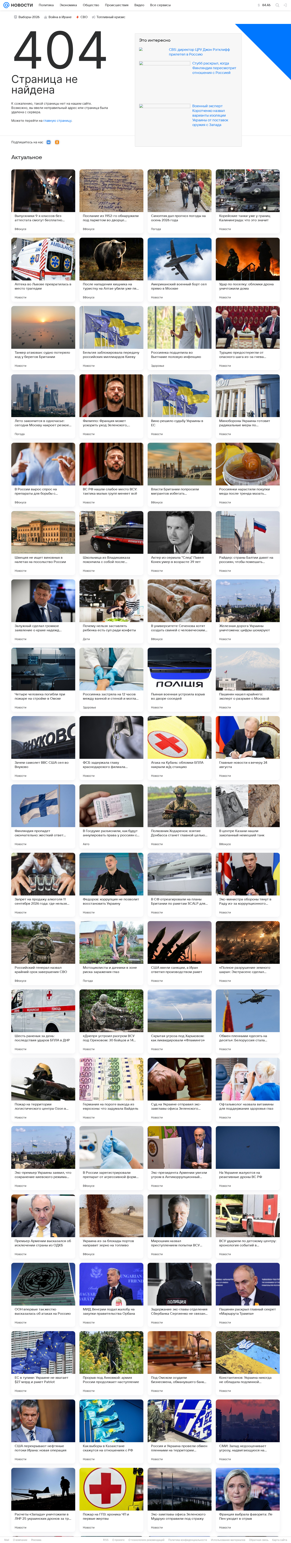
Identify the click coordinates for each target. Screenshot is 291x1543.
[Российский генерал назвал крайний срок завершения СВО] (43, 953)
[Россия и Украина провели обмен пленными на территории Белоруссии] (180, 1431)
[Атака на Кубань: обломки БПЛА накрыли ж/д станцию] (180, 748)
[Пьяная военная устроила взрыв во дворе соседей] (180, 680)
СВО (84, 17)
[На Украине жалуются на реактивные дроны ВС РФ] (248, 1158)
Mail (6, 1540)
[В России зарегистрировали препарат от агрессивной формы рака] (111, 1158)
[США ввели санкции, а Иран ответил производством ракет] (180, 953)
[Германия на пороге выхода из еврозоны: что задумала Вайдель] (111, 1090)
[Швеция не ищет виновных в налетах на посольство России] (43, 543)
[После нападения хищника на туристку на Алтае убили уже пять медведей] (111, 270)
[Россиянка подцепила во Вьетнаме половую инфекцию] (180, 338)
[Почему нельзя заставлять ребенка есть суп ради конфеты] (111, 611)
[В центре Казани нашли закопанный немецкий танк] (248, 816)
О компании (20, 1540)
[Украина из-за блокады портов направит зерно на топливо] (111, 1226)
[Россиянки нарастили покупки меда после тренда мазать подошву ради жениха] (248, 475)
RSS (105, 1540)
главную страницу (57, 121)
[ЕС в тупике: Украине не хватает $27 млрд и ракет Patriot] (43, 1363)
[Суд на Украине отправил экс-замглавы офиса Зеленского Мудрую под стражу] (180, 1090)
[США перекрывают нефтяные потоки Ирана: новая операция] (43, 1431)
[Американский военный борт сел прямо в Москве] (180, 270)
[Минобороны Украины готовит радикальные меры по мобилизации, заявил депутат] (248, 406)
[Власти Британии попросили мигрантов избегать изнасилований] (180, 475)
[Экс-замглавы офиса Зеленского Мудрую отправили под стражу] (180, 1500)
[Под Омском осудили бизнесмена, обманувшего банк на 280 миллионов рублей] (180, 1363)
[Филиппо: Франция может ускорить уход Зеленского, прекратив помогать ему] (111, 406)
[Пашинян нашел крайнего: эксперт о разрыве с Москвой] (248, 680)
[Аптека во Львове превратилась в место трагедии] (43, 270)
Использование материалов (228, 1540)
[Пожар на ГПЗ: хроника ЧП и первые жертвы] (111, 1500)
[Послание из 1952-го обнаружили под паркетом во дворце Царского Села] (111, 201)
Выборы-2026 (29, 17)
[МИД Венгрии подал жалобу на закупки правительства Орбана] (111, 1295)
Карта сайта (279, 1540)
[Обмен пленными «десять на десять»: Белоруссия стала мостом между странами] (248, 1021)
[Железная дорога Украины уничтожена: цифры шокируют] (248, 611)
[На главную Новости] (21, 5)
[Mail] (6, 5)
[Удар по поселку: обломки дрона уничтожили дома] (248, 270)
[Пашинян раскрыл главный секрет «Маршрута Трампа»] (248, 1295)
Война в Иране (60, 17)
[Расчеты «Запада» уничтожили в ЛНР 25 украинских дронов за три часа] (43, 1500)
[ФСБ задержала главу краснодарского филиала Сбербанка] (111, 748)
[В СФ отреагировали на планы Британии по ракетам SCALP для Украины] (180, 885)
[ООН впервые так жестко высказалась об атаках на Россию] (43, 1295)
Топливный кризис (111, 17)
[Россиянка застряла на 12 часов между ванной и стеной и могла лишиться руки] (111, 680)
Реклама (36, 1540)
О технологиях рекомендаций (146, 1540)
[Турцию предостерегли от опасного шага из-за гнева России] (248, 338)
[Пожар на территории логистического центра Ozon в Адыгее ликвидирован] (43, 1090)
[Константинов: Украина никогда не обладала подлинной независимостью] (248, 1363)
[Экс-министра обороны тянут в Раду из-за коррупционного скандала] (248, 885)
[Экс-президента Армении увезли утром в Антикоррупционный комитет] (180, 1158)
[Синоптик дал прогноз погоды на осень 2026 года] (180, 201)
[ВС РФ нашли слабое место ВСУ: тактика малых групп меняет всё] (111, 475)
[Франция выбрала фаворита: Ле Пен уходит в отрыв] (248, 1500)
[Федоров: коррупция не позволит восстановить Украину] (111, 885)
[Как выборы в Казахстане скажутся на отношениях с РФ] (111, 1431)
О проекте (118, 1540)
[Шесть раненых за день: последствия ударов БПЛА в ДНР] (43, 1021)
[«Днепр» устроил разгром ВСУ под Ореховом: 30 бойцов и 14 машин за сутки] (111, 1021)
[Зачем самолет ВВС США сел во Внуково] (43, 748)
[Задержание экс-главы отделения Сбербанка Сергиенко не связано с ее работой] (180, 1295)
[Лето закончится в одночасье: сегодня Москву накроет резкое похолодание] (43, 406)
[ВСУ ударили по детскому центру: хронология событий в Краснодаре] (248, 1226)
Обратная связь (258, 1540)
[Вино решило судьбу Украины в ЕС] (180, 406)
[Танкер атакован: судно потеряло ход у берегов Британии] (43, 338)
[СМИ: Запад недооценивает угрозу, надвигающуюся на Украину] (248, 1431)
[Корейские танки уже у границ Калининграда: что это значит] (248, 201)
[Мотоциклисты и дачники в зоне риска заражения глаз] (111, 953)
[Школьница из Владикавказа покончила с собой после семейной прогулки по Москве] (111, 543)
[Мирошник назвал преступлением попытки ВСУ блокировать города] (180, 1226)
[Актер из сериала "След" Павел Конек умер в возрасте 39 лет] (180, 543)
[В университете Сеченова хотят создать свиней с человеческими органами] (180, 611)
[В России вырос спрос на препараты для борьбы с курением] (43, 475)
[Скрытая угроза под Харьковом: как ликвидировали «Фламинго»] (180, 1021)
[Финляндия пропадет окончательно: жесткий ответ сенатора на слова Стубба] (43, 816)
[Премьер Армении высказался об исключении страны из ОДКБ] (43, 1226)
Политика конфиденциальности (187, 1540)
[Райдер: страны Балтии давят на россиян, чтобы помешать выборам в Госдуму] (248, 543)
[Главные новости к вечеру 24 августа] (248, 748)
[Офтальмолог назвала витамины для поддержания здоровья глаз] (248, 1090)
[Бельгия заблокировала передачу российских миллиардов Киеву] (111, 338)
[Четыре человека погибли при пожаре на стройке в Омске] (43, 680)
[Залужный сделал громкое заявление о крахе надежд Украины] (43, 611)
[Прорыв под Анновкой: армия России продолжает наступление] (111, 1363)
